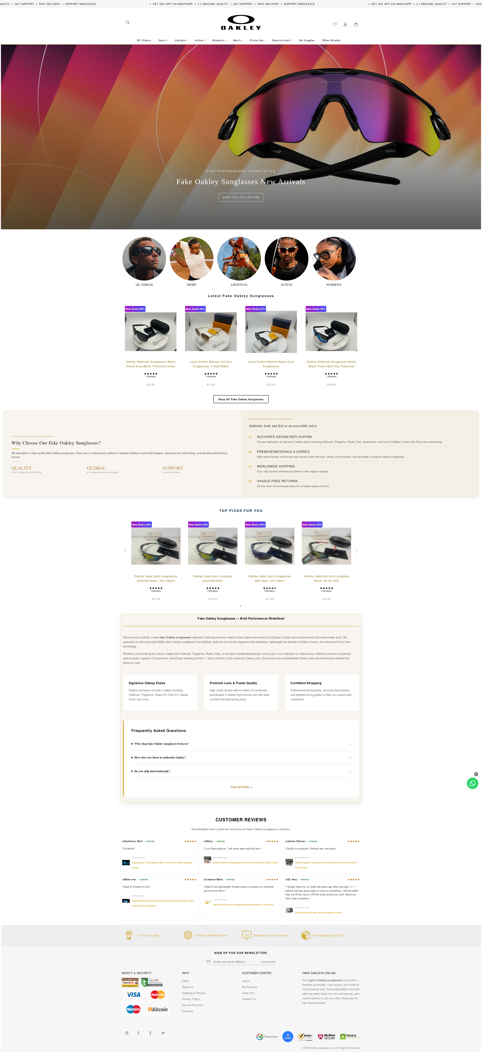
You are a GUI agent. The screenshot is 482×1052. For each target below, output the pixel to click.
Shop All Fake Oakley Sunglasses (241, 399)
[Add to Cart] (170, 352)
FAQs (185, 981)
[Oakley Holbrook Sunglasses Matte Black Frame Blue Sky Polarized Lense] (331, 332)
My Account (249, 987)
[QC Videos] (144, 259)
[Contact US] (472, 783)
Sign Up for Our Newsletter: (241, 953)
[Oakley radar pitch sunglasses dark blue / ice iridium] (269, 546)
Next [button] (356, 550)
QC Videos (144, 285)
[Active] (286, 259)
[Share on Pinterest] (127, 1032)
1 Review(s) (150, 376)
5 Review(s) (156, 591)
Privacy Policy (191, 999)
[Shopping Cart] (356, 24)
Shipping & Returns (194, 993)
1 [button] (240, 607)
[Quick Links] (345, 24)
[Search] (127, 22)
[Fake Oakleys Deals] (241, 17)
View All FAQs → (241, 787)
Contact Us (249, 999)
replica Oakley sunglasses (325, 980)
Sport (192, 285)
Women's (333, 285)
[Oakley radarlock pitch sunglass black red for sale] (326, 546)
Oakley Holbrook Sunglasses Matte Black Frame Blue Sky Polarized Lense (331, 366)
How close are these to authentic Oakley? (160, 757)
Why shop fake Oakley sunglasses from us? (161, 744)
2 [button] (244, 607)
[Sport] (192, 259)
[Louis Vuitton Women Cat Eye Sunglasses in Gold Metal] (211, 332)
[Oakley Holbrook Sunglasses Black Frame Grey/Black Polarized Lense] (150, 332)
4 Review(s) (326, 591)
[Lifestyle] (239, 259)
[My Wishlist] (335, 24)
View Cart (248, 993)
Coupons (187, 1011)
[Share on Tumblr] (151, 1032)
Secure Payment (192, 1005)
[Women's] (334, 259)
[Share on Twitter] (163, 1032)
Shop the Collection (241, 197)
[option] (155, 562)
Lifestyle (239, 285)
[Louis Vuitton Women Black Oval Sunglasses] (271, 332)
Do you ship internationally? (152, 771)
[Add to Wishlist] (160, 352)
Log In (246, 981)
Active (287, 285)
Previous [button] (126, 550)
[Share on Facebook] (139, 1032)
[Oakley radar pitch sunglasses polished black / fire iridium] (156, 546)
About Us (188, 987)
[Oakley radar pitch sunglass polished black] (212, 546)
